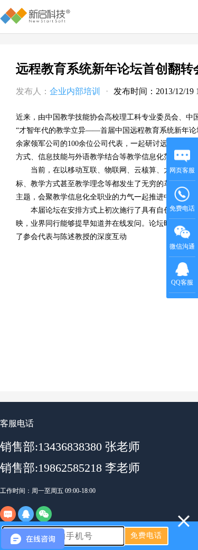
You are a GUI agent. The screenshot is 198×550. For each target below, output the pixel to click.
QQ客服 (182, 282)
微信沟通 (182, 250)
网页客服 (182, 170)
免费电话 (182, 208)
